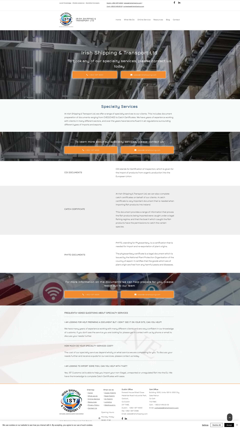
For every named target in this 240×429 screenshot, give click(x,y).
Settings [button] (205, 425)
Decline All (216, 425)
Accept (229, 425)
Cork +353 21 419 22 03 (114, 6)
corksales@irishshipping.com (133, 6)
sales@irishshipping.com (133, 3)
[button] (129, 19)
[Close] (237, 425)
